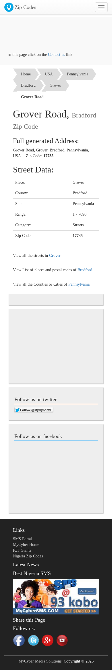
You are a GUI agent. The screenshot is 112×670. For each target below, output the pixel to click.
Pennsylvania (77, 74)
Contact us (53, 54)
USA (49, 74)
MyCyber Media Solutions (40, 661)
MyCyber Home (26, 544)
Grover (55, 85)
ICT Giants (22, 550)
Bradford (28, 85)
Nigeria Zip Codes (28, 556)
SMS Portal (22, 539)
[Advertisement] (56, 37)
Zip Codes (25, 7)
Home (26, 74)
